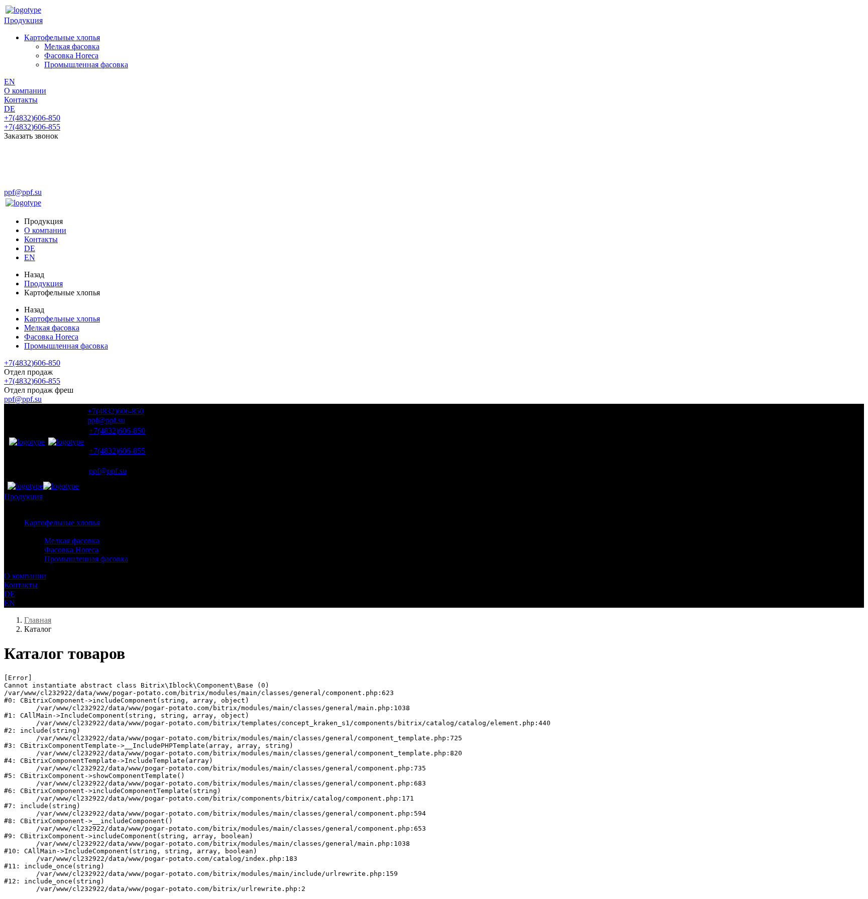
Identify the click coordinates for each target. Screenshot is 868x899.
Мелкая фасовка (71, 46)
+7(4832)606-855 (32, 127)
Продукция (23, 20)
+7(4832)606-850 (32, 118)
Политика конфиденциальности (56, 184)
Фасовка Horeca (71, 55)
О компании (25, 90)
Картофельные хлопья (62, 37)
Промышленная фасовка (86, 64)
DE (9, 108)
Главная (37, 620)
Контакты (21, 99)
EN (9, 81)
